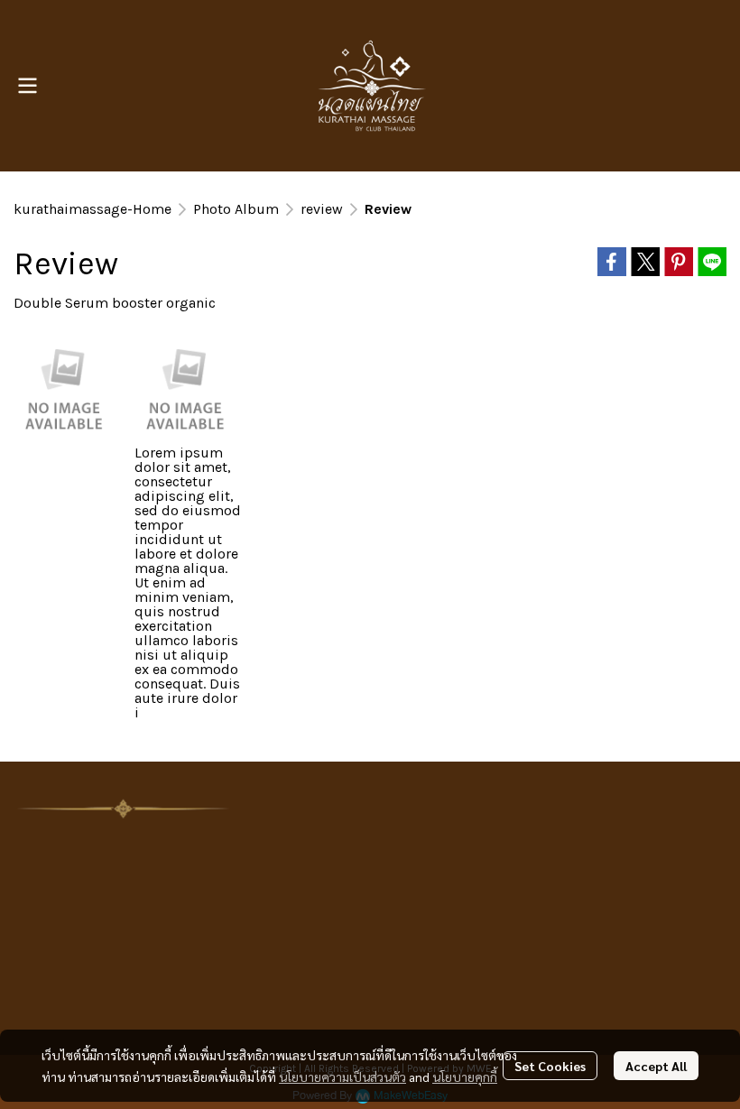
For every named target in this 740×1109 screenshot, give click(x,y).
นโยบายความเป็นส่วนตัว (342, 1076)
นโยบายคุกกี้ (464, 1076)
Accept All (656, 1066)
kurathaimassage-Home (92, 208)
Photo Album (236, 208)
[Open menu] (27, 86)
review (322, 208)
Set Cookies (550, 1066)
